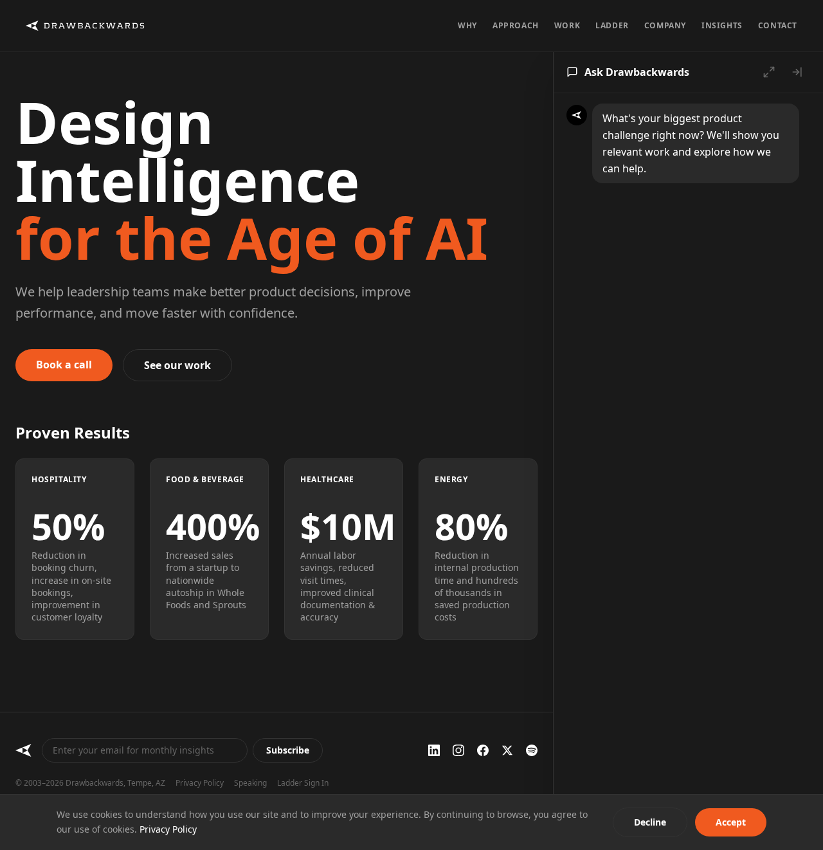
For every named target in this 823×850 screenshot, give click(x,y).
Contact (777, 26)
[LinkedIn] (434, 750)
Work (567, 26)
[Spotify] (532, 750)
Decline (650, 822)
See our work (177, 365)
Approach (516, 26)
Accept (731, 822)
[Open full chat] (769, 72)
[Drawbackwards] (23, 750)
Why (467, 26)
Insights (722, 26)
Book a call (64, 364)
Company (665, 26)
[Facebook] (483, 750)
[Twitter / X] (507, 750)
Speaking (250, 783)
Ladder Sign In (303, 783)
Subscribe (287, 750)
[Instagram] (458, 750)
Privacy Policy (200, 783)
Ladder (612, 26)
